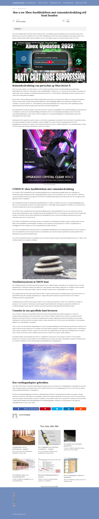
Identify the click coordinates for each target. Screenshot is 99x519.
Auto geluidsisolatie (30, 3)
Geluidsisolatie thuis (55, 3)
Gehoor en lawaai (42, 3)
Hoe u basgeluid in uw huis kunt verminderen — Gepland (48, 448)
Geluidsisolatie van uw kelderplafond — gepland (20, 448)
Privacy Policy (51, 486)
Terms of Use (44, 486)
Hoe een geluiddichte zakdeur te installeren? (74, 476)
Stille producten (79, 3)
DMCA (56, 486)
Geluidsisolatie (18, 3)
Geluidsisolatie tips (68, 3)
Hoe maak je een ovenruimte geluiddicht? (73, 445)
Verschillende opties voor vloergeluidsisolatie (20, 476)
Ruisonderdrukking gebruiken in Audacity (48, 476)
